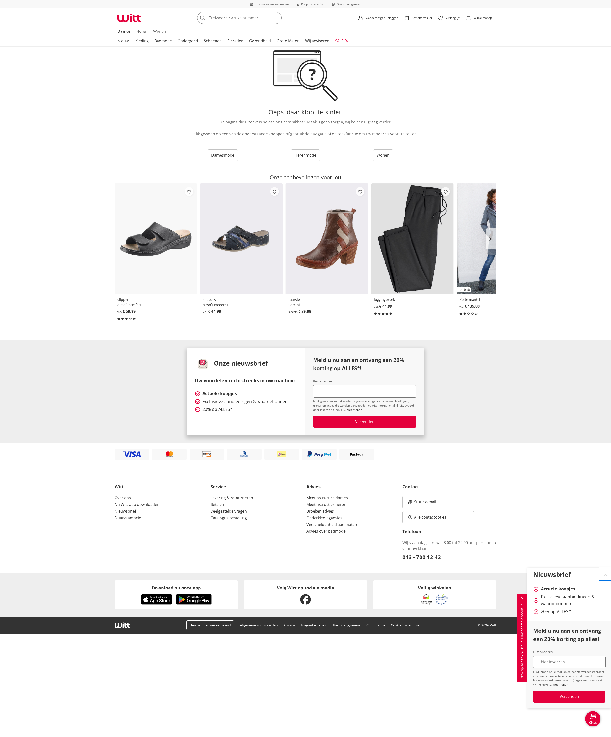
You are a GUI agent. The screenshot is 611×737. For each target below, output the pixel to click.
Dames (124, 31)
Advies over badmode (326, 531)
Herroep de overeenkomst (210, 625)
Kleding (142, 40)
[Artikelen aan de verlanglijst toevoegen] (189, 191)
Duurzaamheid (128, 517)
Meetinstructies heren (326, 504)
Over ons (123, 497)
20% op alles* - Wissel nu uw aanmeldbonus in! (522, 641)
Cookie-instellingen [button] (406, 625)
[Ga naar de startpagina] (129, 17)
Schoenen (213, 40)
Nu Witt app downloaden (137, 504)
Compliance (375, 625)
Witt (119, 486)
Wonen (159, 31)
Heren (141, 31)
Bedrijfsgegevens (347, 625)
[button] (491, 238)
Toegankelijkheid (313, 625)
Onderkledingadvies (324, 517)
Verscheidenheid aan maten (331, 524)
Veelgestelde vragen (229, 511)
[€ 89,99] (326, 238)
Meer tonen (560, 685)
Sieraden (235, 40)
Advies (313, 486)
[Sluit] (605, 574)
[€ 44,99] (241, 238)
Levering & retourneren (232, 497)
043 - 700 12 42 (421, 557)
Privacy (289, 625)
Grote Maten (288, 40)
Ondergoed (188, 40)
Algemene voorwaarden (259, 625)
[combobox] (249, 18)
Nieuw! (123, 40)
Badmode (163, 40)
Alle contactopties (430, 517)
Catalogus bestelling (229, 517)
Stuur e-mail (424, 503)
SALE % (341, 40)
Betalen (217, 504)
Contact (410, 486)
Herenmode (305, 155)
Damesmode (222, 155)
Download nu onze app (176, 588)
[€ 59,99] (156, 238)
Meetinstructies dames (327, 497)
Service (218, 486)
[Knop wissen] (277, 18)
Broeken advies (320, 511)
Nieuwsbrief (125, 511)
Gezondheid (260, 40)
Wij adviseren (317, 40)
